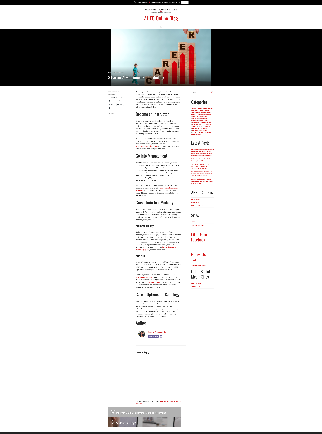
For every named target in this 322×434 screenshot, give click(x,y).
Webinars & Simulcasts (198, 206)
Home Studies (195, 199)
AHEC (109, 72)
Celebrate (195, 118)
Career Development (118, 72)
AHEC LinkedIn (196, 283)
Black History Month (199, 112)
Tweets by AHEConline (198, 265)
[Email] (161, 336)
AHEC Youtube (196, 287)
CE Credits (203, 116)
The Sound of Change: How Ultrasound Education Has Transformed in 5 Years (200, 166)
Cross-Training (204, 120)
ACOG (194, 108)
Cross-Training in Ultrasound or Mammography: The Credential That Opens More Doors (201, 174)
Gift (184, 2)
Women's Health (197, 132)
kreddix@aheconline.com (146, 146)
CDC (193, 116)
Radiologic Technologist (200, 128)
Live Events (195, 202)
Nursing (200, 126)
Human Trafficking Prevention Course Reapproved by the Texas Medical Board (202, 181)
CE (197, 116)
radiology (195, 130)
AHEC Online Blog (161, 18)
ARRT (202, 110)
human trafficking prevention (201, 122)
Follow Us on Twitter (200, 257)
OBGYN (207, 126)
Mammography (197, 124)
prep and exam (154, 282)
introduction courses (144, 277)
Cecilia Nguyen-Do (157, 332)
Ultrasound (203, 130)
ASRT (207, 110)
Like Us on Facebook (199, 237)
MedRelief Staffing (197, 225)
